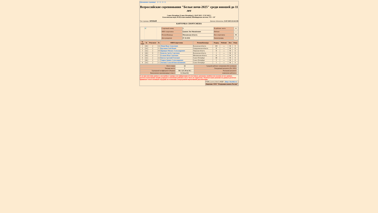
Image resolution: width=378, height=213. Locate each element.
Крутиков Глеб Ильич (168, 48)
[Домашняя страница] (148, 2)
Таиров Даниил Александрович (172, 60)
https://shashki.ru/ (231, 82)
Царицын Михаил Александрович (173, 51)
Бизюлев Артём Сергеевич (170, 53)
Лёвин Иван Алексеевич (169, 46)
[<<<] (159, 2)
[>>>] (164, 2)
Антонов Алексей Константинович (173, 62)
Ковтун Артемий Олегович (170, 58)
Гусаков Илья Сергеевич (169, 55)
